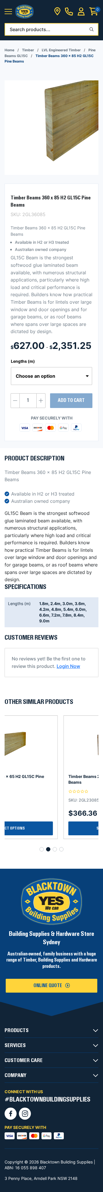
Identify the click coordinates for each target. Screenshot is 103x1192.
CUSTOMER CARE (24, 1060)
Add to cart (71, 400)
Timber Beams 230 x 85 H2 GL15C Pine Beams (47, 779)
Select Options (51, 828)
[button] (8, 11)
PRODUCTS (17, 1030)
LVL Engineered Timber (61, 50)
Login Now (68, 666)
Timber (28, 50)
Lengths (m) (23, 361)
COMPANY (15, 1075)
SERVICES (15, 1045)
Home (9, 50)
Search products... (30, 29)
